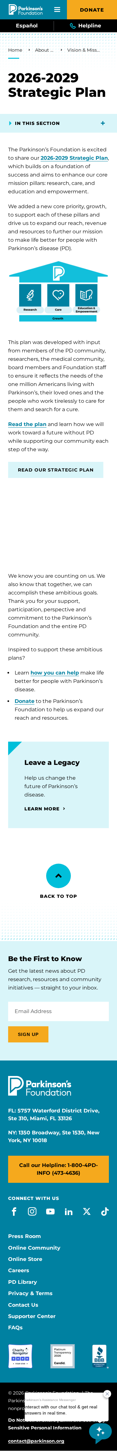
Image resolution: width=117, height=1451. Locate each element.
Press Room (24, 1236)
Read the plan (27, 424)
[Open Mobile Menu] (57, 9)
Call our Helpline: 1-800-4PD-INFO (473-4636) (58, 1169)
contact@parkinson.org (36, 1441)
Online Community (34, 1248)
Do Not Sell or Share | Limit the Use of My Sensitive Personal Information (56, 1424)
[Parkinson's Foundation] (26, 9)
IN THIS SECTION (37, 123)
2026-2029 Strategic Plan (74, 158)
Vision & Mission (84, 50)
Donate (92, 10)
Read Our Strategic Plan (56, 470)
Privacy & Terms (30, 1293)
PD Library (22, 1282)
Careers (18, 1270)
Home (15, 50)
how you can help (55, 673)
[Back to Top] (58, 876)
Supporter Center (32, 1316)
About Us (44, 50)
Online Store (25, 1259)
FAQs (15, 1328)
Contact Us (23, 1305)
